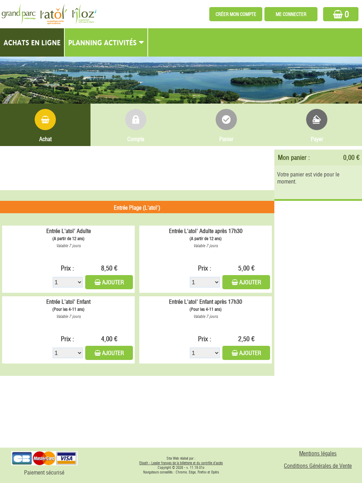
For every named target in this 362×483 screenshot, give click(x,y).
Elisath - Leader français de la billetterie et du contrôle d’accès (181, 463)
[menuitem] (32, 42)
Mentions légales (318, 453)
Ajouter (113, 282)
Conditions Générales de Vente (318, 465)
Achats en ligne (32, 42)
